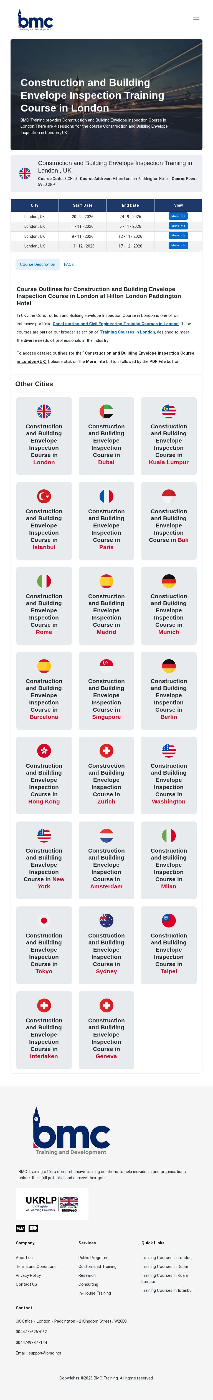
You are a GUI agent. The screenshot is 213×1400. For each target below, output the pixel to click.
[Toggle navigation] (196, 19)
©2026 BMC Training (99, 1378)
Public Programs (93, 1257)
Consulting (88, 1284)
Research (87, 1275)
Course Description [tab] (37, 264)
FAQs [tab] (69, 264)
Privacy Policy (28, 1275)
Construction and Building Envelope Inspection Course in (44, 444)
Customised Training (97, 1266)
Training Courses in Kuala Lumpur (164, 1278)
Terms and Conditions (36, 1266)
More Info (178, 216)
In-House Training (94, 1293)
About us (24, 1257)
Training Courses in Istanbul (166, 1290)
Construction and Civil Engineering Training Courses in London (116, 323)
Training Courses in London (127, 332)
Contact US (26, 1284)
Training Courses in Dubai (164, 1266)
